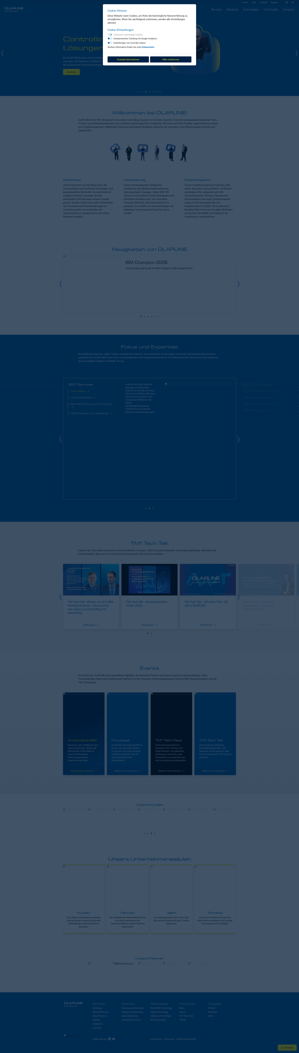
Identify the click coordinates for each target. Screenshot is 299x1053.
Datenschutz (148, 47)
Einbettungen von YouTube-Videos (129, 42)
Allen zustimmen (170, 59)
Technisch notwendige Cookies (128, 34)
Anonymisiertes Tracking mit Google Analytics (135, 38)
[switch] (110, 38)
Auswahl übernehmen (128, 59)
